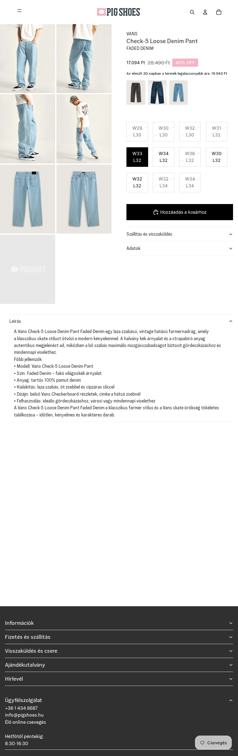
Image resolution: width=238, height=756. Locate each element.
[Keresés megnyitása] (192, 12)
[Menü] (19, 11)
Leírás (15, 321)
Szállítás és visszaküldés (149, 234)
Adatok (133, 248)
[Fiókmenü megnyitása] (205, 12)
